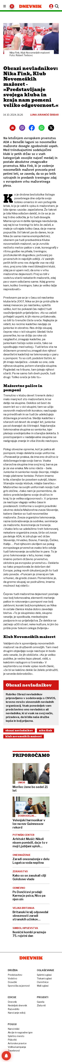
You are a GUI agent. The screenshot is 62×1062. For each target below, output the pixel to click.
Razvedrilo (13, 1009)
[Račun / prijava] (51, 6)
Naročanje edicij (16, 1012)
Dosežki (12, 982)
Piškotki (12, 1039)
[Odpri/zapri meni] (7, 6)
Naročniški (13, 1028)
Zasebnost (14, 1050)
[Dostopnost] (12, 6)
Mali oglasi (42, 985)
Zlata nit (41, 1005)
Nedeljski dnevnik (17, 1005)
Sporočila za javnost (19, 985)
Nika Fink (45, 730)
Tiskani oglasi (44, 978)
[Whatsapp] (41, 128)
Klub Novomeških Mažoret (23, 736)
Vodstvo (12, 978)
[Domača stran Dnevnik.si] (30, 6)
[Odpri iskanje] (56, 6)
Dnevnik (12, 1001)
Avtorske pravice (17, 1043)
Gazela (40, 1001)
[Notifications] (6, 1055)
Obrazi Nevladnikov (19, 730)
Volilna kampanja (17, 1047)
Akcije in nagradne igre (20, 1032)
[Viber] (22, 128)
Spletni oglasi (44, 974)
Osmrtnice (43, 982)
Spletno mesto (16, 1036)
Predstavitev (15, 974)
